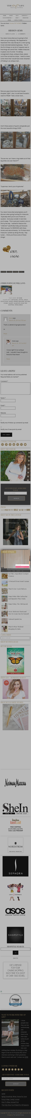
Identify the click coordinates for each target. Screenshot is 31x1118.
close (2, 567)
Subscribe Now (22, 566)
